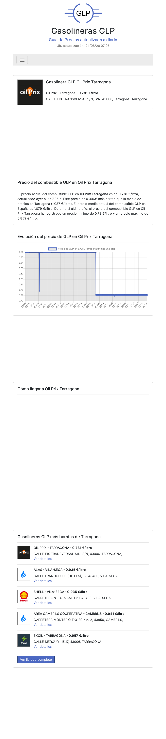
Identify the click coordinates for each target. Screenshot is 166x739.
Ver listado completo (36, 659)
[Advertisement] (83, 142)
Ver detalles (43, 559)
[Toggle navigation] (22, 60)
